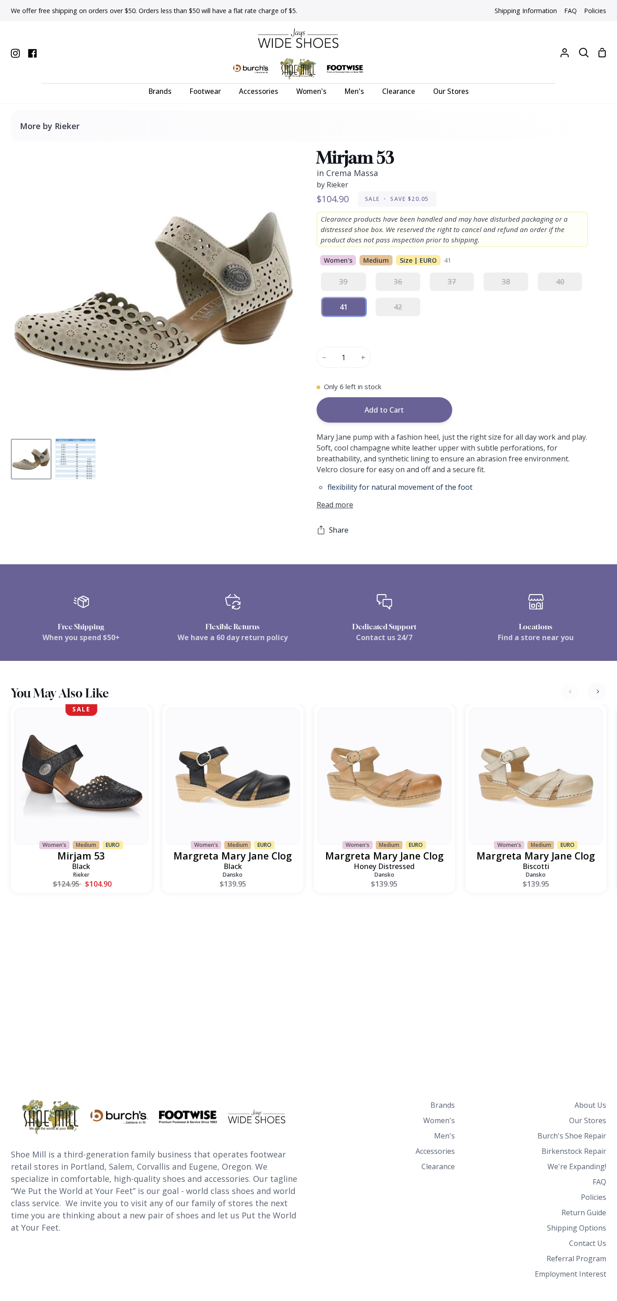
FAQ (599, 1182)
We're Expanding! (576, 1166)
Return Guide (583, 1212)
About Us (590, 1105)
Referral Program (576, 1259)
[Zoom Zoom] (154, 292)
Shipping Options (576, 1228)
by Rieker (332, 185)
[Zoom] (28, 417)
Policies (593, 1197)
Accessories (435, 1151)
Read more (335, 505)
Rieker (81, 874)
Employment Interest (570, 1274)
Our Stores (587, 1120)
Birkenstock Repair (574, 1151)
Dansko (233, 874)
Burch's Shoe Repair (572, 1136)
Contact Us (587, 1243)
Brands (442, 1105)
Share (338, 530)
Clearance (438, 1166)
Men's (444, 1136)
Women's (439, 1120)
